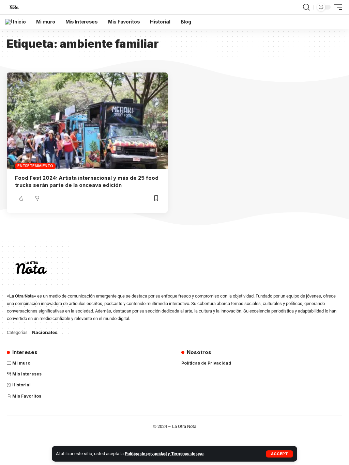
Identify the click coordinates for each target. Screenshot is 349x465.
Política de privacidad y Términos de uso (164, 453)
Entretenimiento (35, 165)
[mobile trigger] (336, 7)
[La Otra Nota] (14, 7)
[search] (306, 7)
